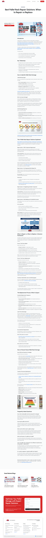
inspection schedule (30, 384)
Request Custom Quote (32, 509)
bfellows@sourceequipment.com (26, 462)
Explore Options (9, 25)
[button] (15, 532)
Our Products (33, 1)
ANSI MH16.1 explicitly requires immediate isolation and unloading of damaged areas (29, 135)
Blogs (38, 1)
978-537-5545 (35, 527)
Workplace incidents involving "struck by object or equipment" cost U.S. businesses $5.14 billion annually (29, 48)
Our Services (28, 1)
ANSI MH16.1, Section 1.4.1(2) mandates (30, 280)
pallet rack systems (28, 164)
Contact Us (42, 1)
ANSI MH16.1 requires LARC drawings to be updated (26, 336)
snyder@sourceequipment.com (10, 510)
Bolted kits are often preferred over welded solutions (26, 183)
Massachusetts (28, 315)
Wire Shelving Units (16, 525)
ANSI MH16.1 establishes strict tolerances (23, 91)
